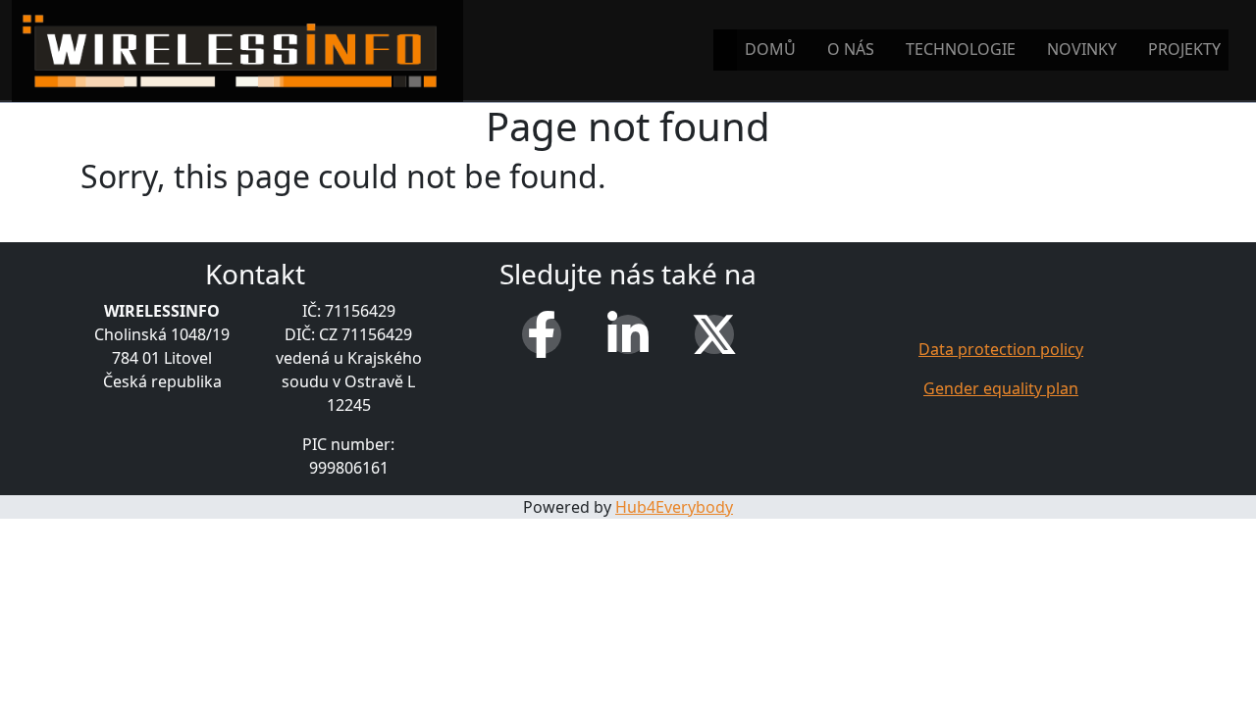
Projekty (1184, 49)
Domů (770, 49)
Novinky (1082, 49)
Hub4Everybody (674, 507)
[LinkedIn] (628, 334)
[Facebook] (541, 334)
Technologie (961, 49)
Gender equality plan (1000, 388)
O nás (850, 49)
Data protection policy (1000, 349)
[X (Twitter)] (714, 334)
